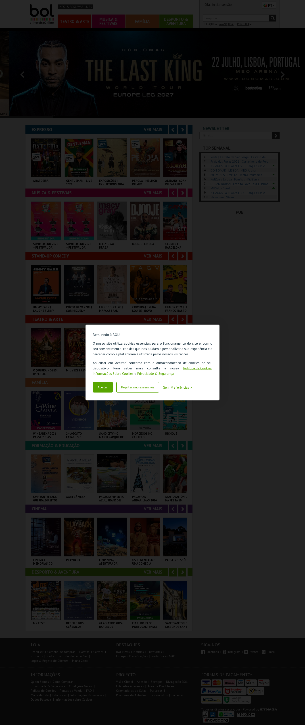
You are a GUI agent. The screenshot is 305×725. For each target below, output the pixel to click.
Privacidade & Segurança (155, 373)
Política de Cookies (197, 368)
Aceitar (103, 387)
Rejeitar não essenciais (137, 387)
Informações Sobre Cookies (113, 373)
